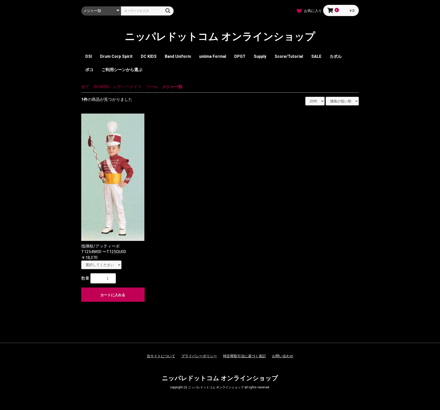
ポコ (89, 69)
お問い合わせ (282, 356)
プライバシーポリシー (199, 356)
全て (85, 86)
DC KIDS (149, 56)
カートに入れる (112, 295)
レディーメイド (127, 86)
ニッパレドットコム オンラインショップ (220, 36)
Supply (260, 56)
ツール (152, 86)
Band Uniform (178, 56)
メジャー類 (172, 86)
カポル (335, 56)
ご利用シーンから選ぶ (122, 69)
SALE (316, 56)
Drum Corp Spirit (116, 56)
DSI (88, 56)
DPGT (239, 56)
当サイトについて (161, 356)
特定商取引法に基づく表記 (244, 356)
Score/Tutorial (288, 56)
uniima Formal (212, 56)
